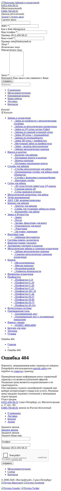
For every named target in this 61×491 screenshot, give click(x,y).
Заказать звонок (9, 430)
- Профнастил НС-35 (25, 291)
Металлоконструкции (19, 468)
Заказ (5, 75)
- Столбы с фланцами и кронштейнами (34, 177)
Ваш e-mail (8, 38)
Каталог (12, 418)
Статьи (11, 471)
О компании (14, 413)
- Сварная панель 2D (25, 189)
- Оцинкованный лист (25, 313)
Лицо (5, 44)
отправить (7, 81)
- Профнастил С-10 (24, 282)
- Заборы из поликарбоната (28, 137)
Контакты (13, 474)
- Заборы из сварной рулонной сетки (33, 132)
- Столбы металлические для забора (33, 169)
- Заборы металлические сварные (31, 149)
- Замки (18, 217)
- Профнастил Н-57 (24, 296)
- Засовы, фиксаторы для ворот (30, 223)
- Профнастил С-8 (23, 279)
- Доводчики (20, 228)
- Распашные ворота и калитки (30, 157)
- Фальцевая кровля (24, 268)
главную (18, 371)
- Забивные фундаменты (27, 237)
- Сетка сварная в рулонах (27, 191)
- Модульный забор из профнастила (33, 143)
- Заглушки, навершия (25, 231)
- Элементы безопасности (27, 271)
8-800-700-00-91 (9, 11)
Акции (11, 421)
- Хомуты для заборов (25, 206)
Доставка (12, 416)
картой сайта (40, 368)
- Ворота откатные (23, 160)
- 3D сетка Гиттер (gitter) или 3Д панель (35, 186)
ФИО (5, 26)
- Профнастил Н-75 (24, 302)
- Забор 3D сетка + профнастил (30, 140)
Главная (12, 344)
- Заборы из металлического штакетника (35, 126)
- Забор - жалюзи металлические (31, 146)
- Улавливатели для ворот (27, 225)
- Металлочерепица (24, 262)
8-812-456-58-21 (9, 5)
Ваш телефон (9, 32)
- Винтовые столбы (24, 180)
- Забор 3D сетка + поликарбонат (31, 135)
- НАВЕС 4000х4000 (25, 325)
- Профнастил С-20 (24, 285)
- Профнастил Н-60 (24, 299)
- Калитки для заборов (26, 154)
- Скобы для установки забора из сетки (34, 208)
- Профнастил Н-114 (24, 305)
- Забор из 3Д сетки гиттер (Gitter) (32, 129)
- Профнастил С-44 (24, 294)
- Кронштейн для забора (26, 211)
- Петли (18, 220)
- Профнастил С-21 (24, 288)
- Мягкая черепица (24, 265)
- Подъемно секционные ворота (31, 163)
